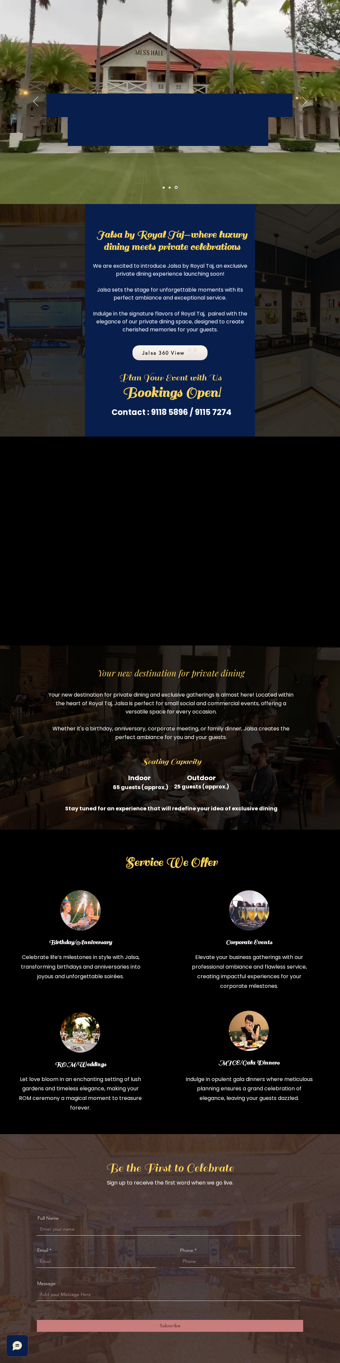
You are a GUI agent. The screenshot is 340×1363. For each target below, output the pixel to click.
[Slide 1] (164, 187)
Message (46, 1283)
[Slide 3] (177, 187)
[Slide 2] (170, 187)
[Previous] (35, 102)
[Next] (304, 102)
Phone (186, 1250)
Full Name (48, 1218)
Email (42, 1250)
